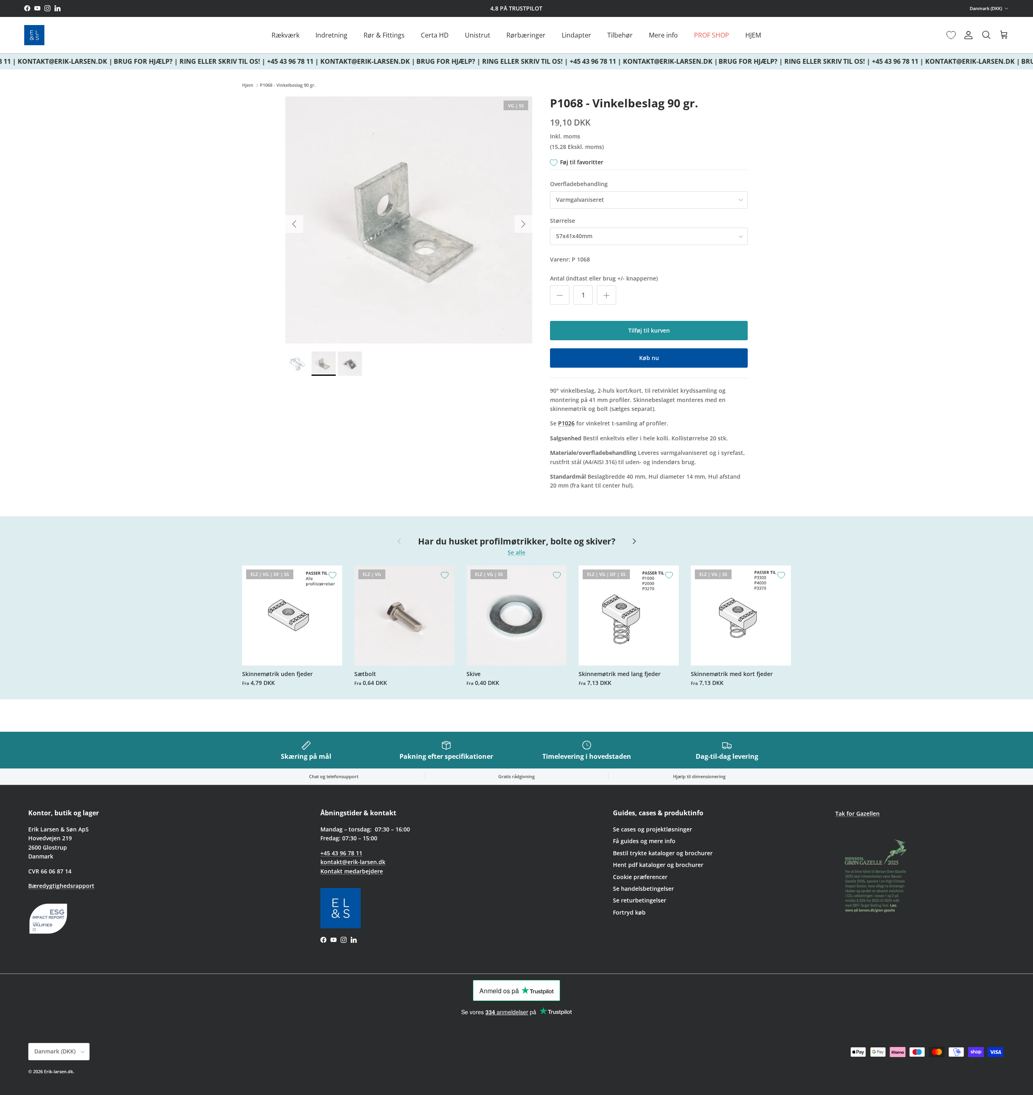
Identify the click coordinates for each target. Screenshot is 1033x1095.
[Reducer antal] (559, 295)
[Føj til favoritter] (332, 575)
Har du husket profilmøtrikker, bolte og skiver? (516, 541)
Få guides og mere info (644, 841)
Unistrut (477, 35)
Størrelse (562, 220)
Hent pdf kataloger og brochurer (658, 865)
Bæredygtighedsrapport (61, 886)
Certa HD (435, 35)
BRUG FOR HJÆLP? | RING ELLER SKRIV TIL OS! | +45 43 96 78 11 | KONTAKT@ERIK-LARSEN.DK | (257, 61)
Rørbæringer (526, 35)
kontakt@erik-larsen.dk (352, 862)
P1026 (566, 423)
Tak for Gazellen (857, 813)
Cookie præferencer (640, 877)
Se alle (516, 552)
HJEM (753, 35)
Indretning (331, 35)
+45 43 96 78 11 (341, 853)
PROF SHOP (711, 35)
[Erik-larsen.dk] (34, 35)
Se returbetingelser (639, 900)
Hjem (247, 85)
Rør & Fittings (384, 35)
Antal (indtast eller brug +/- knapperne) (604, 278)
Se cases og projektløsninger (652, 829)
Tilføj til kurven (649, 330)
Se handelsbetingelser (643, 888)
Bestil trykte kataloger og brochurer (663, 853)
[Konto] (966, 35)
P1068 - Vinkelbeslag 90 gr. (288, 85)
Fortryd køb (629, 912)
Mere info (663, 35)
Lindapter (576, 35)
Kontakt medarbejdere (351, 871)
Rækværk (285, 35)
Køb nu (649, 358)
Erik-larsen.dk (58, 1071)
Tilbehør (620, 35)
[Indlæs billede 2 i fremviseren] (408, 219)
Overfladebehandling (579, 184)
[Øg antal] (606, 295)
